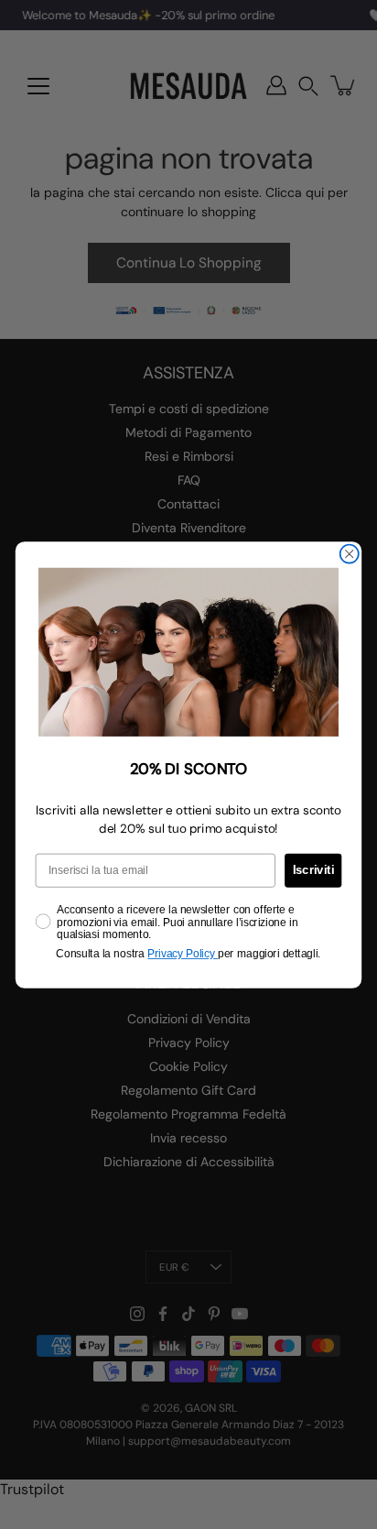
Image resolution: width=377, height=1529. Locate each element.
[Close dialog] (349, 553)
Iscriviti (313, 869)
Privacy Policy (182, 953)
